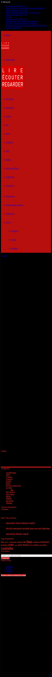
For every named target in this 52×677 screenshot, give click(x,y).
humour (45, 542)
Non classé (10, 494)
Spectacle (9, 501)
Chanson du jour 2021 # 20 (16, 6)
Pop (31, 545)
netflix (11, 544)
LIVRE (8, 116)
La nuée (9, 17)
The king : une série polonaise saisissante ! (22, 23)
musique (4, 545)
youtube (7, 548)
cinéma (20, 542)
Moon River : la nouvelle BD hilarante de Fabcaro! (25, 8)
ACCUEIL (10, 99)
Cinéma (9, 142)
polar (20, 545)
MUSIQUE (10, 108)
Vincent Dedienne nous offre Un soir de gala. (23, 13)
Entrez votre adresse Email (11, 553)
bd (2, 542)
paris (16, 545)
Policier (26, 545)
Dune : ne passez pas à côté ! (17, 10)
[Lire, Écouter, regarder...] (5, 49)
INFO (8, 134)
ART (7, 151)
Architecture (11, 473)
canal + (6, 542)
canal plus (12, 542)
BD (7, 125)
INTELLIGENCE (12, 168)
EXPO (8, 481)
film (24, 542)
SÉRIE (8, 160)
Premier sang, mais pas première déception (22, 21)
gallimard (37, 542)
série (40, 545)
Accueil (4, 256)
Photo (8, 497)
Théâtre (10, 177)
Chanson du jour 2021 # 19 (16, 19)
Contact (10, 186)
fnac (30, 541)
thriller (44, 545)
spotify (36, 545)
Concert (9, 479)
